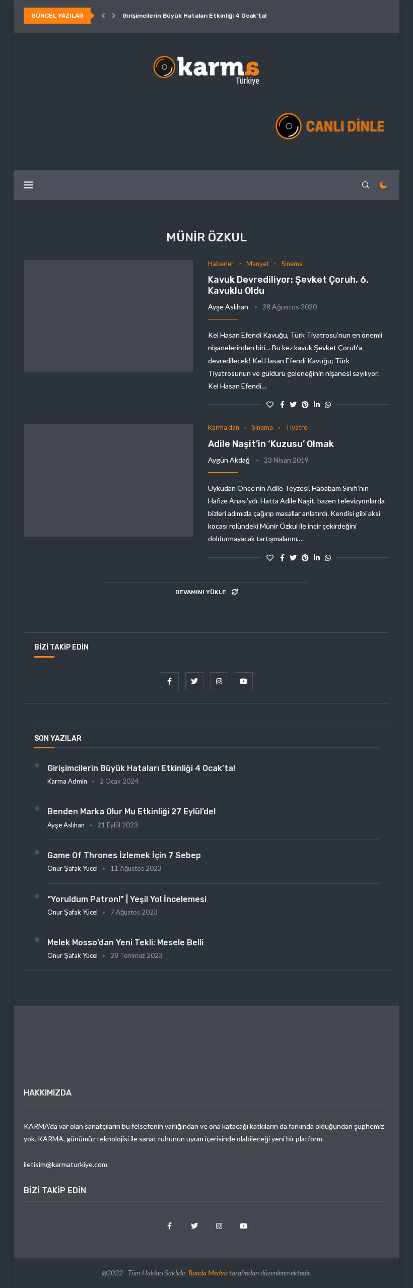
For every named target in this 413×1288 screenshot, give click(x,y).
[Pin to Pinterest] (305, 404)
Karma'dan (223, 427)
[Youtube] (243, 681)
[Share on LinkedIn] (317, 404)
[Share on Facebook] (282, 404)
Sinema (292, 264)
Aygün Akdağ (229, 460)
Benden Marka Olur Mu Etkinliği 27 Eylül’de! (131, 811)
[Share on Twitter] (293, 404)
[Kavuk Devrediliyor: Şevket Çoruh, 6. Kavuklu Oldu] (108, 316)
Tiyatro (297, 427)
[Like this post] (269, 404)
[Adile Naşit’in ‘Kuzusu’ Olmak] (108, 480)
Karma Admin (67, 781)
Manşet (257, 264)
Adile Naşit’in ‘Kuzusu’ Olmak (271, 443)
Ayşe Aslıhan (228, 306)
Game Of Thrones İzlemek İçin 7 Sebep (124, 855)
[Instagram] (220, 681)
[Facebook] (170, 681)
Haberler (221, 264)
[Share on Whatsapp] (328, 404)
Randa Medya (208, 1272)
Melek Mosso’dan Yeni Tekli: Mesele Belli (125, 942)
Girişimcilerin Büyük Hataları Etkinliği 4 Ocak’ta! (194, 15)
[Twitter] (195, 681)
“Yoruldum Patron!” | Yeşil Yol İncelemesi (126, 899)
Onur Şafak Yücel (72, 868)
